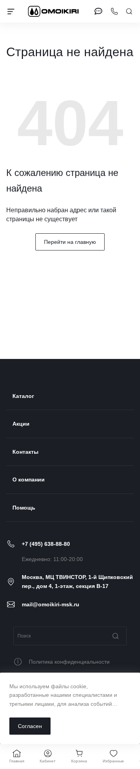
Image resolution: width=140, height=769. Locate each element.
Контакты (25, 452)
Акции (21, 424)
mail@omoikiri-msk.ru (50, 604)
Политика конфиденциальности (69, 662)
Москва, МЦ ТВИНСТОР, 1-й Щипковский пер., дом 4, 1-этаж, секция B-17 (77, 581)
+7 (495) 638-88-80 (46, 544)
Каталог (23, 396)
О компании (28, 479)
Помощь (23, 507)
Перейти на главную (70, 242)
